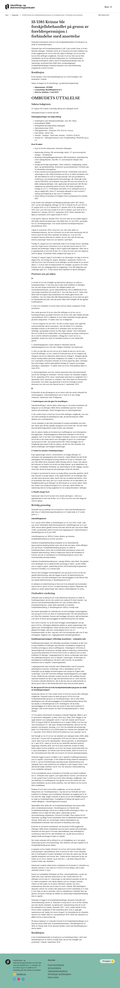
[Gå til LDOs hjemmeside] (20, 9)
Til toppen (106, 961)
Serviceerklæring (54, 968)
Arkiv (6, 15)
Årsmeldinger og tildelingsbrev (59, 974)
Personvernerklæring (56, 965)
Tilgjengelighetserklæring (57, 971)
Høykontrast (105, 15)
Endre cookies (53, 977)
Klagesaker (15, 15)
